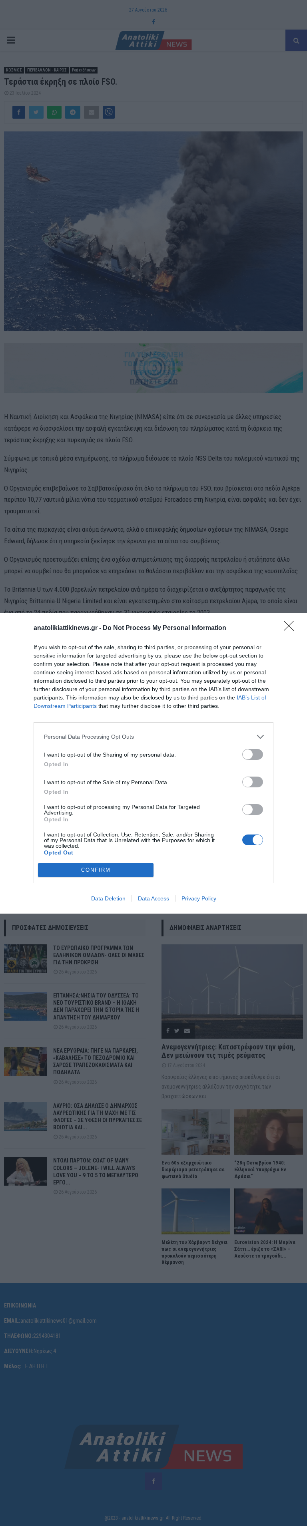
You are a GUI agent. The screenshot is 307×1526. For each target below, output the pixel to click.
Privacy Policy (198, 898)
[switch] (252, 754)
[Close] (291, 628)
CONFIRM (96, 870)
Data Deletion (108, 898)
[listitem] (153, 737)
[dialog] (153, 763)
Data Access (153, 898)
